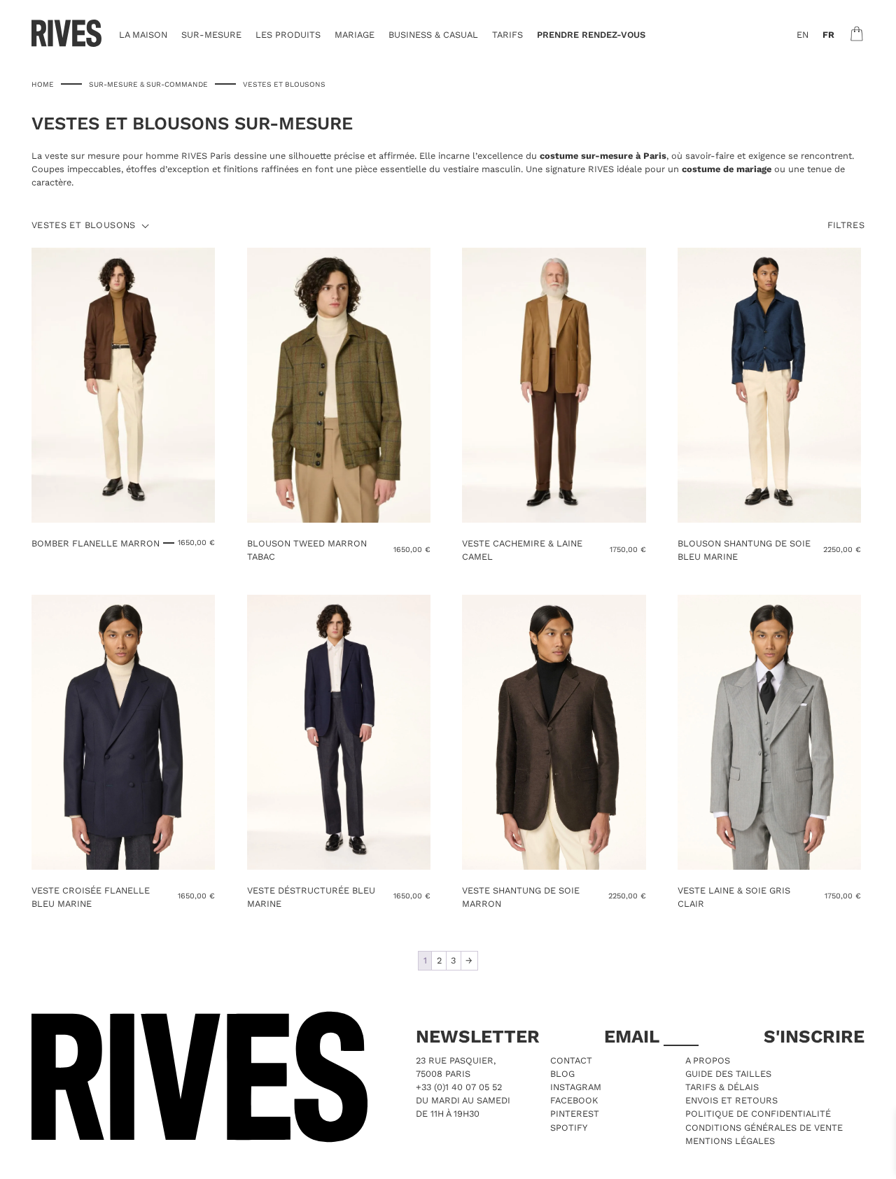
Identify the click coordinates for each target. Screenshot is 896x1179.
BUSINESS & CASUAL (433, 34)
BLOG (562, 1073)
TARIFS (507, 34)
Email (634, 1036)
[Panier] (856, 33)
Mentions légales (730, 1141)
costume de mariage (726, 169)
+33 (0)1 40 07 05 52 (459, 1087)
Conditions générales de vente (764, 1127)
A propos (707, 1060)
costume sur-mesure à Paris (603, 155)
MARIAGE (354, 34)
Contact (571, 1060)
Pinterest (574, 1113)
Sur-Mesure (211, 34)
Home (42, 83)
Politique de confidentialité (758, 1113)
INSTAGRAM (575, 1087)
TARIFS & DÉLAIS (722, 1087)
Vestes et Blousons (83, 225)
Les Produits (288, 34)
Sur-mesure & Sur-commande (148, 83)
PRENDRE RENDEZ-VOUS (591, 34)
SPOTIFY (568, 1127)
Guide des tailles (728, 1073)
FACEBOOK (574, 1100)
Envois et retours (731, 1100)
